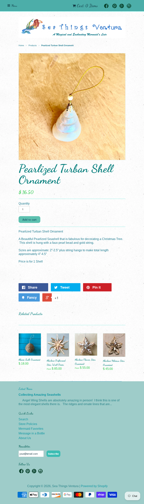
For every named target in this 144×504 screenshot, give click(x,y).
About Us (25, 438)
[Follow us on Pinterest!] (114, 6)
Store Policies (28, 424)
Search (23, 419)
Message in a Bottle (32, 433)
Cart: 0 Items (87, 5)
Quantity (24, 203)
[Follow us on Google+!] (121, 6)
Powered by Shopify (94, 486)
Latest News (25, 388)
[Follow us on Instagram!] (129, 6)
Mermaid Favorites (31, 428)
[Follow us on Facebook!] (106, 6)
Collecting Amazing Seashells (40, 394)
